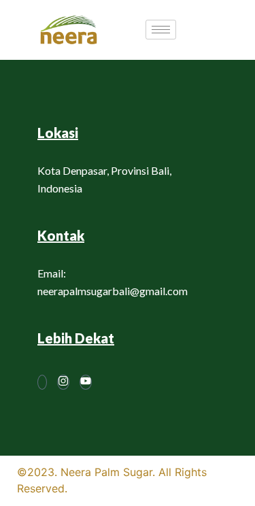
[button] (215, 30)
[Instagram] (63, 382)
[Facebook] (42, 382)
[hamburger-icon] (161, 29)
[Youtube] (86, 382)
